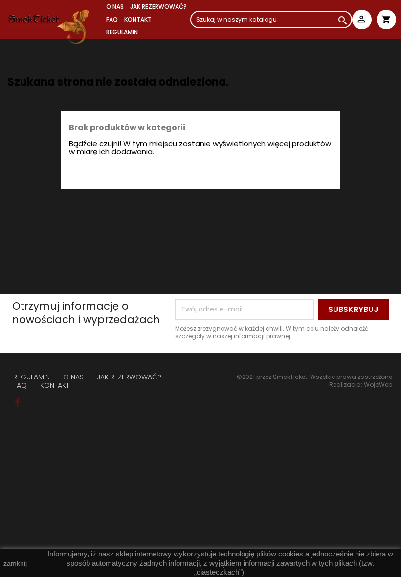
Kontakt (138, 19)
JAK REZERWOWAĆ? (158, 6)
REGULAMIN (122, 32)
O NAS (115, 6)
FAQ (112, 19)
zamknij (15, 563)
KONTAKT (54, 385)
